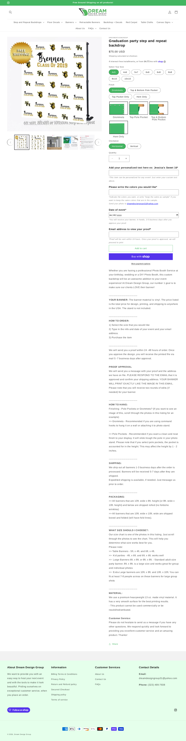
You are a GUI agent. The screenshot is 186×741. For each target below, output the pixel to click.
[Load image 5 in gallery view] (87, 142)
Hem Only (142, 97)
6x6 (148, 72)
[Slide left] (10, 142)
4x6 (125, 72)
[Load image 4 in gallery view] (70, 142)
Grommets (117, 90)
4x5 (114, 72)
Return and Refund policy (64, 684)
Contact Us (100, 679)
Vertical (134, 146)
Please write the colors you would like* (133, 187)
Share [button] (115, 644)
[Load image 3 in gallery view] (54, 142)
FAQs (97, 684)
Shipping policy (58, 694)
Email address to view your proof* (130, 229)
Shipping (113, 56)
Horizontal (117, 146)
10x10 (128, 79)
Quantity (112, 153)
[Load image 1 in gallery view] (21, 142)
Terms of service (59, 700)
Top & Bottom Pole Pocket (144, 90)
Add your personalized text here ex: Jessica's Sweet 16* (143, 167)
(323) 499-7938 (156, 685)
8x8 (170, 72)
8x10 (114, 79)
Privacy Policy (58, 679)
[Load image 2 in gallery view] (38, 142)
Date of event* (117, 209)
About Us (99, 674)
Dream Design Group (22, 734)
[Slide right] (98, 142)
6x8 (159, 72)
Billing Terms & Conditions (64, 674)
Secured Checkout (60, 689)
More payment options (140, 264)
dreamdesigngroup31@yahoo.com (142, 204)
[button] (10, 12)
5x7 (136, 72)
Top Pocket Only (120, 97)
